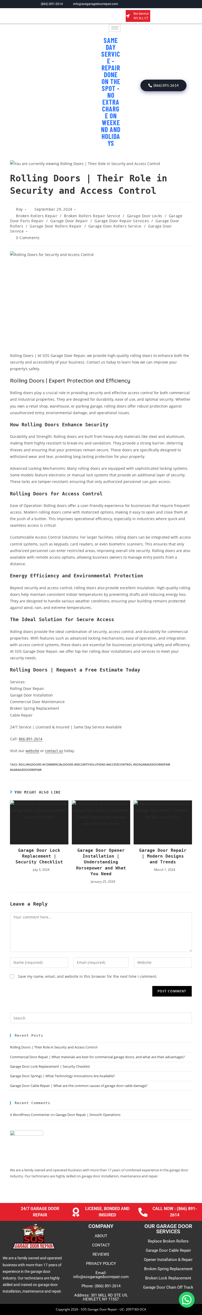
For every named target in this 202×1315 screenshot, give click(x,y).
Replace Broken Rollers (168, 1241)
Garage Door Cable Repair (168, 1250)
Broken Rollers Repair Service (92, 215)
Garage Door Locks (144, 215)
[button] (187, 1300)
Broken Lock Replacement (168, 1278)
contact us (54, 750)
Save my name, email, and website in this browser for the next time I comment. (87, 976)
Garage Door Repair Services (121, 220)
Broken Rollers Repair (37, 215)
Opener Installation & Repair (168, 1259)
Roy (19, 209)
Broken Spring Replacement (168, 1268)
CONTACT (101, 1245)
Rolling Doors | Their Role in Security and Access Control (53, 1047)
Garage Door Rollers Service (115, 226)
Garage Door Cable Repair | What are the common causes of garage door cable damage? (79, 1085)
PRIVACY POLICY (101, 1263)
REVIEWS (101, 1254)
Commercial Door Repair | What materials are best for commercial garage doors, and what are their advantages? (97, 1057)
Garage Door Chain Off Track (168, 1287)
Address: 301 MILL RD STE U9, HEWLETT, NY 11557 (101, 1297)
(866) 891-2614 (166, 85)
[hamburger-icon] (115, 28)
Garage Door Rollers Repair (56, 226)
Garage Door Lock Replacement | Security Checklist (39, 856)
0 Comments (28, 237)
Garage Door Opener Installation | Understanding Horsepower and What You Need (101, 862)
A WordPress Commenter (30, 1114)
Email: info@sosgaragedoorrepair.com (101, 1274)
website (32, 750)
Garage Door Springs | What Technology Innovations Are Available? (62, 1076)
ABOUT (101, 1236)
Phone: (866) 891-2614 (101, 1286)
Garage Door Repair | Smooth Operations (87, 1114)
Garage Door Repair (69, 220)
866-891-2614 (30, 738)
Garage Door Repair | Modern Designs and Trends (162, 856)
